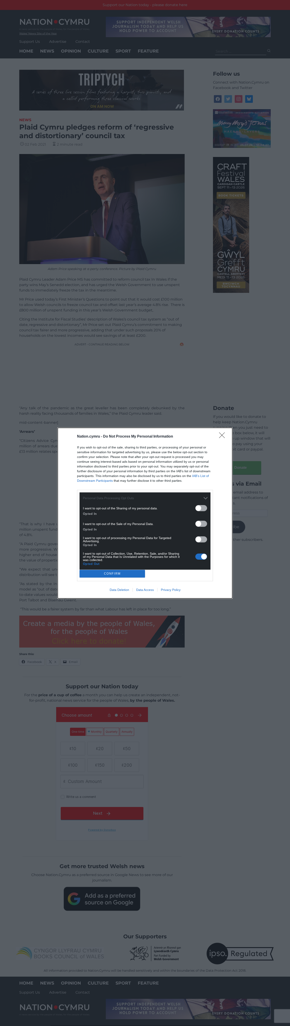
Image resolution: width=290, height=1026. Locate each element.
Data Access (145, 590)
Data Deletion (119, 590)
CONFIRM (112, 573)
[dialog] (145, 513)
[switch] (201, 508)
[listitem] (145, 498)
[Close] (223, 436)
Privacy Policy (171, 590)
